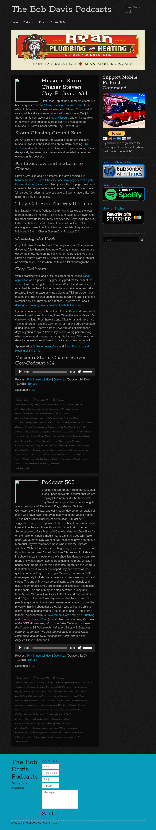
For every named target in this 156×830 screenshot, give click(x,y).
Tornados (33, 463)
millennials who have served (52, 709)
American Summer (28, 682)
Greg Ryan (64, 422)
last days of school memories (57, 696)
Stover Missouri (58, 117)
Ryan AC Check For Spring (41, 440)
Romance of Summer (24, 718)
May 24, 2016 (43, 677)
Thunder (55, 459)
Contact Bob (58, 22)
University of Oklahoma (48, 463)
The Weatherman (43, 459)
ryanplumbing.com (50, 449)
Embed (32, 383)
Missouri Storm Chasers (26, 436)
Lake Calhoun (80, 691)
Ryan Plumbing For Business (28, 449)
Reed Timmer (85, 436)
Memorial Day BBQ (75, 431)
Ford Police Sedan (23, 422)
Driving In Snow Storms (40, 413)
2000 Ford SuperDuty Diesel (32, 404)
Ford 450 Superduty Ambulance (29, 418)
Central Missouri (53, 404)
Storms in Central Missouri (52, 454)
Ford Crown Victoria (54, 418)
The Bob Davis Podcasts (61, 9)
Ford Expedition (71, 418)
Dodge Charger (22, 413)
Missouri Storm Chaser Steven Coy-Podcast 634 (64, 87)
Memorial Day (59, 431)
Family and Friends (36, 686)
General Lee (67, 686)
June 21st (30, 691)
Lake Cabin (52, 691)
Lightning (47, 431)
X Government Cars (45, 346)
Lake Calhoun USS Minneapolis (29, 696)
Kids (37, 691)
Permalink (24, 468)
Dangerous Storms (40, 408)
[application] (55, 372)
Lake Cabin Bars (65, 691)
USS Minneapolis (54, 732)
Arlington (41, 682)
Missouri (88, 431)
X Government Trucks (74, 737)
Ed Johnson (57, 413)
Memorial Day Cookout (76, 700)
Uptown (42, 732)
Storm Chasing (21, 454)
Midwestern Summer (76, 705)
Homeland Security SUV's (75, 427)
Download (60, 379)
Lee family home (78, 696)
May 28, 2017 (43, 399)
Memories (62, 705)
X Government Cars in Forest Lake (48, 737)
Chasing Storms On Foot (73, 404)
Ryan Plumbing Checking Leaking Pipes (71, 445)
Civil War (77, 682)
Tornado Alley (21, 463)
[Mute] (79, 372)
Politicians (40, 714)
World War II (77, 732)
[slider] (88, 371)
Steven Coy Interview (79, 449)
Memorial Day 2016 (38, 700)
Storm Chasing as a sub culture (63, 105)
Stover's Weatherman (75, 454)
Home (14, 22)
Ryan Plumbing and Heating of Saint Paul (34, 445)
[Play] (20, 372)
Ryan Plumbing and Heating (66, 440)
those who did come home (26, 732)
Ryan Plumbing (66, 718)
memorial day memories (25, 705)
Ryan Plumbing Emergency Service (57, 723)
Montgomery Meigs (73, 709)
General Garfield (53, 686)
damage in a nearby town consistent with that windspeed (50, 305)
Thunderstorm (66, 459)
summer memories (71, 727)
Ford (66, 413)
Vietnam (67, 732)
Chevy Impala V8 (22, 408)
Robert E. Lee (70, 714)
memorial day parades (47, 705)
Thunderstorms (80, 459)
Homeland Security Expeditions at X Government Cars (39, 427)
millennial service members (27, 709)
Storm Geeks (34, 454)
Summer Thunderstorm (25, 459)
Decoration (87, 682)
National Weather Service (49, 436)
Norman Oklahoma (69, 436)
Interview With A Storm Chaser (28, 431)
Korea (43, 691)
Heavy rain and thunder (81, 422)
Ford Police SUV (40, 422)
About (42, 22)
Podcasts (28, 22)
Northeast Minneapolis (25, 714)
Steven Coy (64, 449)
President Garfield (54, 714)
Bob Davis (24, 399)
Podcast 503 (58, 482)
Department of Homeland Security (64, 408)
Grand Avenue (80, 686)
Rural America (21, 440)
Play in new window (39, 379)
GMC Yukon (53, 422)
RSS (32, 389)
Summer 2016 (56, 727)
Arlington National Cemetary (59, 682)
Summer (45, 727)
